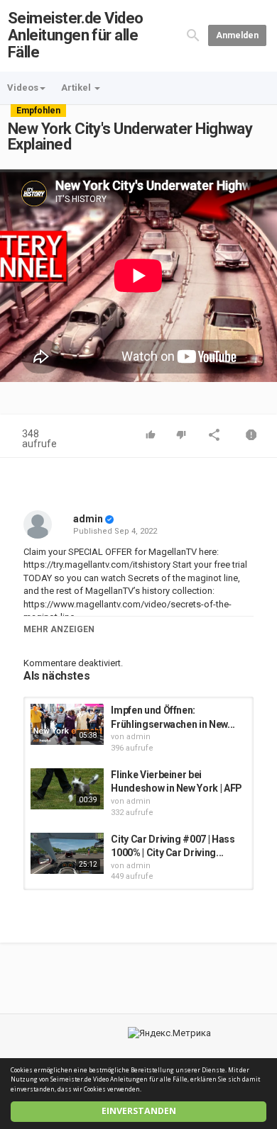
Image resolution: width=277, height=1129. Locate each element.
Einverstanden (139, 1111)
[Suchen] (193, 35)
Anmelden (237, 35)
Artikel (77, 87)
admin (88, 518)
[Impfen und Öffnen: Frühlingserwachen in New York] (67, 724)
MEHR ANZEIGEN (58, 629)
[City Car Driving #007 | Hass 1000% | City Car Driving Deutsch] (67, 853)
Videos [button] (22, 87)
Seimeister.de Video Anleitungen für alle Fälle (75, 35)
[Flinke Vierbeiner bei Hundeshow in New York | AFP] (67, 788)
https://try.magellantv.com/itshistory (96, 564)
